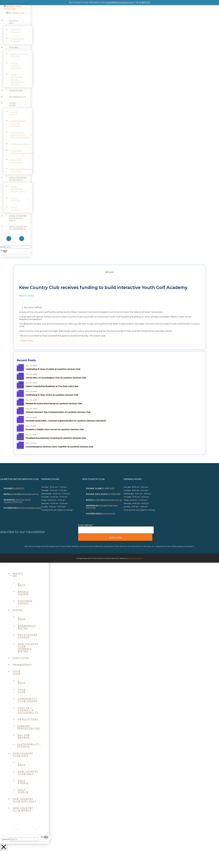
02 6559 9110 (144, 2)
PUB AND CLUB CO (134, 558)
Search (6, 839)
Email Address (86, 525)
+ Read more (26, 340)
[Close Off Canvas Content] (3, 847)
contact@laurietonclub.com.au (119, 2)
